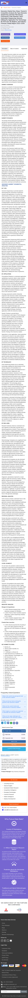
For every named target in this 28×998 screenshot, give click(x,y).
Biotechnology (8, 30)
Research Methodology (8, 934)
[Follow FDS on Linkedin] (2, 940)
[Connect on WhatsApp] (11, 722)
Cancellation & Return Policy (9, 975)
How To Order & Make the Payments (11, 970)
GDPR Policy (5, 957)
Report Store (7, 7)
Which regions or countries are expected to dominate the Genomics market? (12, 711)
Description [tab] (4, 48)
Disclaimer (4, 950)
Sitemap (4, 932)
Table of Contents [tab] (14, 48)
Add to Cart (14, 741)
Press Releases (6, 925)
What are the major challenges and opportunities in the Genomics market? (12, 716)
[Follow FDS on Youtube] (11, 940)
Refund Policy (5, 972)
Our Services (5, 960)
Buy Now (14, 744)
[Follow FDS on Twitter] (8, 940)
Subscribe (23, 991)
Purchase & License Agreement (10, 977)
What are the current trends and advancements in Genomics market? (11, 706)
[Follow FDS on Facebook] (5, 940)
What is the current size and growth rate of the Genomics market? (12, 696)
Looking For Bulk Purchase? (14, 749)
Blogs (3, 927)
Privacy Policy (5, 955)
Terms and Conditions (7, 953)
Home (3, 923)
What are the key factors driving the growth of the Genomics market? (11, 701)
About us (4, 930)
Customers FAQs (6, 948)
